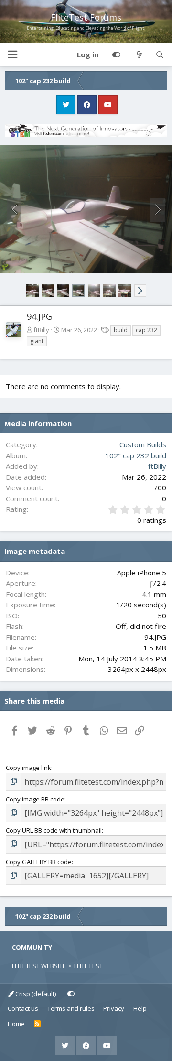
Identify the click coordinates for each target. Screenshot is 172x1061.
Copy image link (28, 767)
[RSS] (37, 1024)
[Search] (160, 55)
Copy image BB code (35, 799)
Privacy (113, 1008)
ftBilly (41, 329)
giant (36, 341)
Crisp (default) (35, 993)
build (121, 330)
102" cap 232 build (135, 455)
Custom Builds (142, 444)
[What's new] (139, 55)
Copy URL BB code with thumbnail (54, 830)
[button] (12, 54)
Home (16, 1023)
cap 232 (146, 330)
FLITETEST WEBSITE (39, 966)
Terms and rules (71, 1008)
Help (140, 1008)
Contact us (23, 1008)
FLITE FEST (88, 966)
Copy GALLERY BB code (39, 861)
